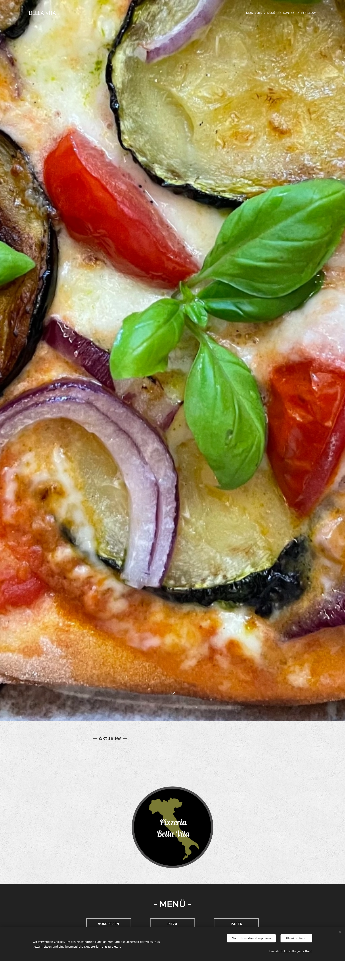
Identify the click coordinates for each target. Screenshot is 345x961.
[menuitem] (255, 13)
